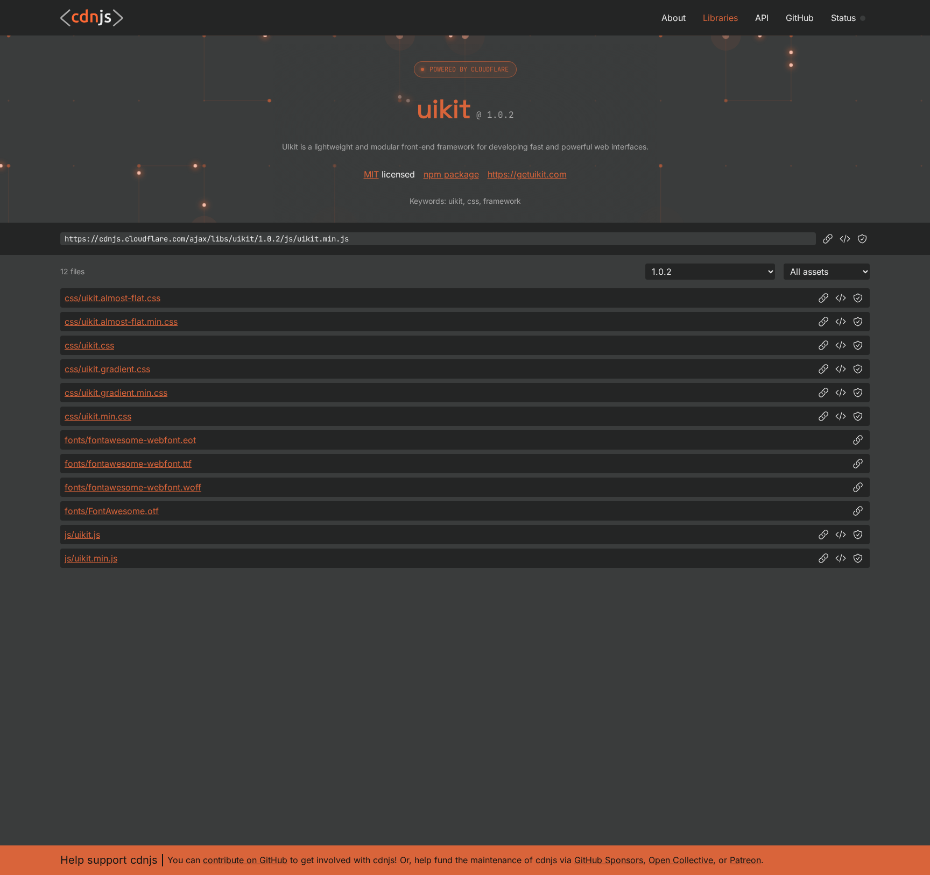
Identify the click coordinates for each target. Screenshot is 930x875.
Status (843, 17)
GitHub (800, 17)
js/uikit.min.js (91, 558)
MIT (371, 174)
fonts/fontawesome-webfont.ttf (128, 463)
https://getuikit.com (527, 174)
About (673, 17)
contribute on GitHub (245, 860)
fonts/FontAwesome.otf (112, 511)
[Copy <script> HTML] (844, 238)
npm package (451, 174)
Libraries (720, 17)
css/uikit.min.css (98, 416)
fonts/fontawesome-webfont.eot (130, 440)
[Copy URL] (827, 238)
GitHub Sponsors (608, 860)
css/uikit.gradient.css (107, 369)
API (762, 17)
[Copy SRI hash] (862, 238)
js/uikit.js (82, 534)
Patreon (745, 860)
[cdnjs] (91, 17)
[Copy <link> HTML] (840, 297)
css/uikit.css (89, 345)
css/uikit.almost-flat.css (112, 298)
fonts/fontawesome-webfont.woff (133, 487)
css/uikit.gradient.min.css (116, 392)
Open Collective (681, 860)
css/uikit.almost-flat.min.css (121, 321)
